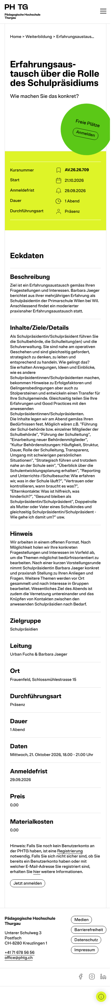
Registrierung (70, 851)
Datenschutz (86, 939)
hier (37, 871)
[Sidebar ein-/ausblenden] (101, 997)
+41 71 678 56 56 (20, 952)
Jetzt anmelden (27, 883)
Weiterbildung (39, 36)
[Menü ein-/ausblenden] (103, 11)
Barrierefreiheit (88, 929)
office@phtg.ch (19, 957)
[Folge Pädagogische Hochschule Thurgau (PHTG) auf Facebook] (80, 978)
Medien (81, 919)
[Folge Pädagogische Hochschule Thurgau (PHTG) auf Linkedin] (103, 978)
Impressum (84, 950)
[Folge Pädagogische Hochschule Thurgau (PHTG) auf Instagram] (92, 978)
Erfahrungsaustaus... (75, 36)
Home (15, 36)
